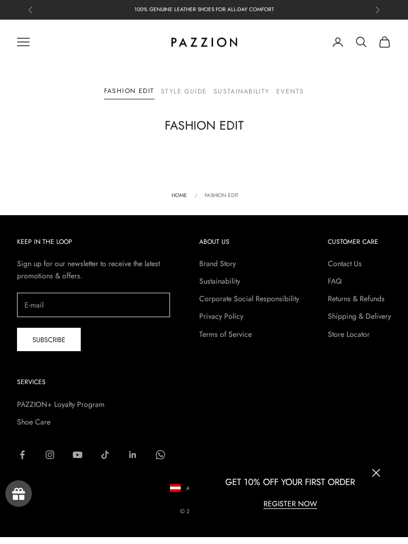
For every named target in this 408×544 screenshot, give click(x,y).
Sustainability (242, 91)
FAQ (335, 281)
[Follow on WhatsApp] (160, 454)
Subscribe (48, 340)
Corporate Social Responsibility (249, 298)
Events (290, 91)
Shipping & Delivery (359, 316)
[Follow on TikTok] (105, 454)
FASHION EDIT (129, 91)
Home (179, 195)
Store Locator (349, 334)
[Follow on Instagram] (50, 454)
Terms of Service (225, 334)
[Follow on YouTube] (77, 454)
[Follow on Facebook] (22, 454)
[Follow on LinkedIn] (133, 454)
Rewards (18, 493)
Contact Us (345, 263)
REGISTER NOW (290, 503)
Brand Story (217, 263)
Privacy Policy (221, 316)
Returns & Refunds (356, 298)
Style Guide (184, 91)
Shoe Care (33, 421)
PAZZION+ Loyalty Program (61, 404)
